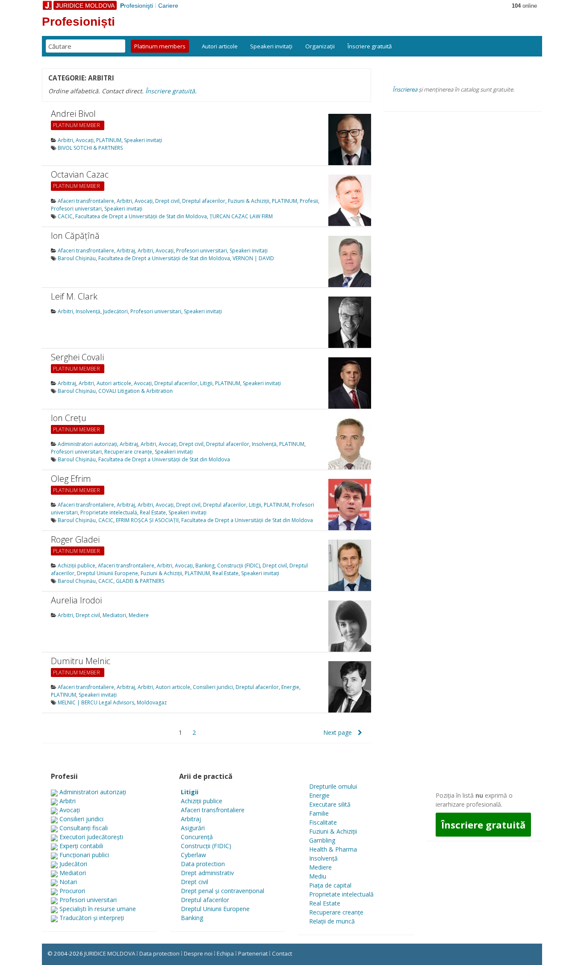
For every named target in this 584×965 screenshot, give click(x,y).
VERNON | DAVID (253, 258)
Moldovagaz (152, 702)
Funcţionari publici (84, 855)
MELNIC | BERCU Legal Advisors (96, 702)
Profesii (309, 201)
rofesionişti (136, 5)
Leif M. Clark (74, 296)
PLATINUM (108, 140)
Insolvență (88, 311)
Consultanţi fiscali (83, 828)
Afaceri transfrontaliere (86, 201)
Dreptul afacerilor (203, 201)
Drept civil (167, 201)
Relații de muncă (332, 921)
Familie (319, 813)
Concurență (197, 837)
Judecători (115, 311)
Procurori (72, 891)
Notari (68, 882)
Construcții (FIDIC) (238, 565)
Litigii (206, 383)
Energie (290, 687)
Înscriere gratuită (370, 46)
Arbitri (65, 140)
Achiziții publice (76, 565)
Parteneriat (253, 953)
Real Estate (153, 512)
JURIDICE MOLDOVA (109, 953)
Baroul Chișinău (77, 258)
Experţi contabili (81, 846)
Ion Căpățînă (75, 235)
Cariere (168, 5)
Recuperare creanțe (128, 451)
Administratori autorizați (87, 444)
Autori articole (220, 46)
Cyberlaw (193, 855)
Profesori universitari (76, 208)
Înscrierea (404, 89)
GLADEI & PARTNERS (140, 581)
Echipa (225, 953)
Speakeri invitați (271, 46)
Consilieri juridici (213, 687)
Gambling (322, 840)
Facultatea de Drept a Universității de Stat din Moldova (141, 216)
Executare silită (330, 804)
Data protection (203, 864)
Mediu (317, 876)
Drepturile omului (333, 786)
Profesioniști (78, 21)
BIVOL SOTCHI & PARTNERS (90, 147)
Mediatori (114, 615)
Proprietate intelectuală (108, 512)
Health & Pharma (333, 849)
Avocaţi (85, 140)
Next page (338, 732)
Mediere (139, 615)
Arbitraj (126, 250)
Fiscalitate (323, 822)
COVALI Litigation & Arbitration (135, 391)
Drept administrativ (207, 873)
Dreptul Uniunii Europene (107, 573)
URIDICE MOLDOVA (85, 5)
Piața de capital (330, 885)
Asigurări (193, 828)
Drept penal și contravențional (222, 891)
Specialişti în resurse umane (97, 909)
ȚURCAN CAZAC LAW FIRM (241, 216)
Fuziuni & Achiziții (248, 201)
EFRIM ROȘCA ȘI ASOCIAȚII (147, 520)
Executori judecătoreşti (91, 837)
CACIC (65, 216)
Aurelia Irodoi (76, 600)
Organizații (320, 46)
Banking (205, 565)
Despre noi (198, 953)
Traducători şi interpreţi (91, 918)
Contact (282, 953)
